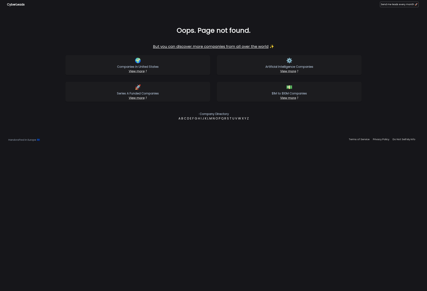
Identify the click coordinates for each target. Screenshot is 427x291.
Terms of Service (359, 139)
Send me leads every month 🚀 (399, 4)
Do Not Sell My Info (404, 139)
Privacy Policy (381, 139)
